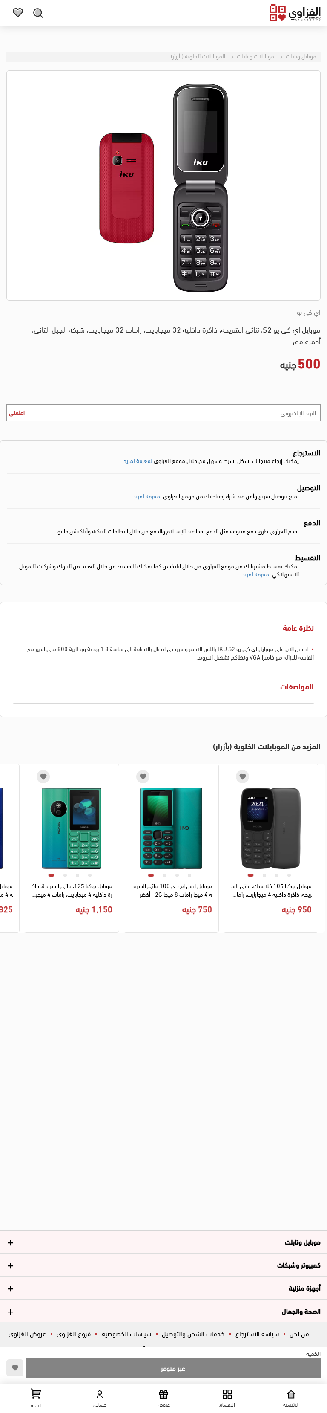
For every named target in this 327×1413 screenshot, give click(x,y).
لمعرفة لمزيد (137, 460)
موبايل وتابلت (300, 55)
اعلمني (17, 412)
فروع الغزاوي (74, 1333)
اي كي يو (309, 311)
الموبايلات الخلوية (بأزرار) (198, 55)
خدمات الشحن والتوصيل (193, 1333)
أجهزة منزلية (305, 1287)
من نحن (299, 1333)
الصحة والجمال (301, 1310)
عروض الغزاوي (27, 1333)
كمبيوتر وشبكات (299, 1264)
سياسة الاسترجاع (257, 1333)
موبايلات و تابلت (254, 55)
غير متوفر (173, 1367)
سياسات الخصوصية (126, 1333)
